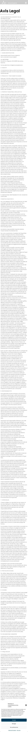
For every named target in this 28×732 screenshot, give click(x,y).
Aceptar (14, 720)
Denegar (14, 723)
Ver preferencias (14, 727)
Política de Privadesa (12, 730)
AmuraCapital (12, 3)
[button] (26, 705)
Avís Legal (18, 730)
